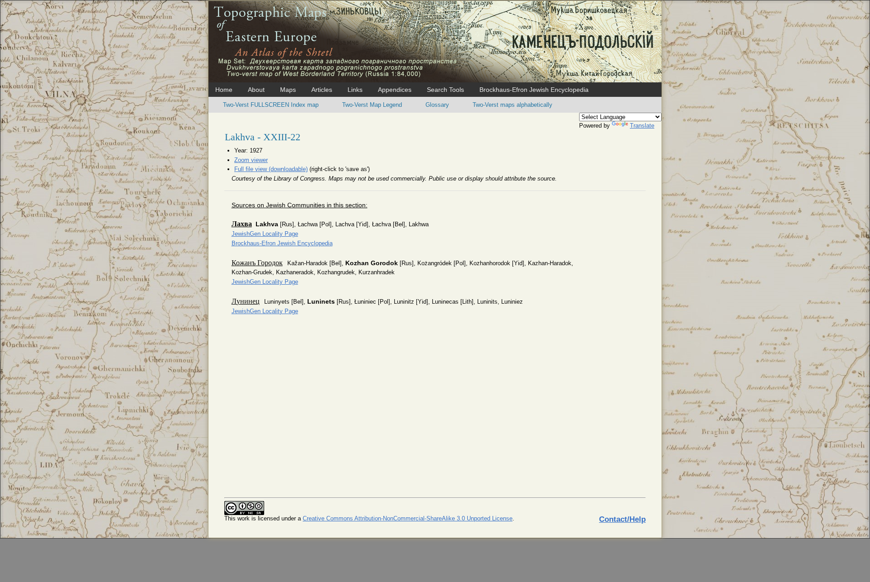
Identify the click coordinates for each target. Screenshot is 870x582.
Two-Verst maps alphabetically (512, 104)
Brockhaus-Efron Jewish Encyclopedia (534, 89)
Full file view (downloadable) (271, 169)
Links (355, 89)
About (256, 89)
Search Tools (445, 89)
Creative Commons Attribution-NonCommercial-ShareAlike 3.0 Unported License (407, 518)
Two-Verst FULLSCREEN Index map (271, 104)
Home (223, 89)
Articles (321, 89)
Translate (642, 125)
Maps (288, 89)
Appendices (394, 89)
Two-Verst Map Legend (372, 104)
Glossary (437, 104)
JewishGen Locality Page (265, 233)
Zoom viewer (251, 160)
